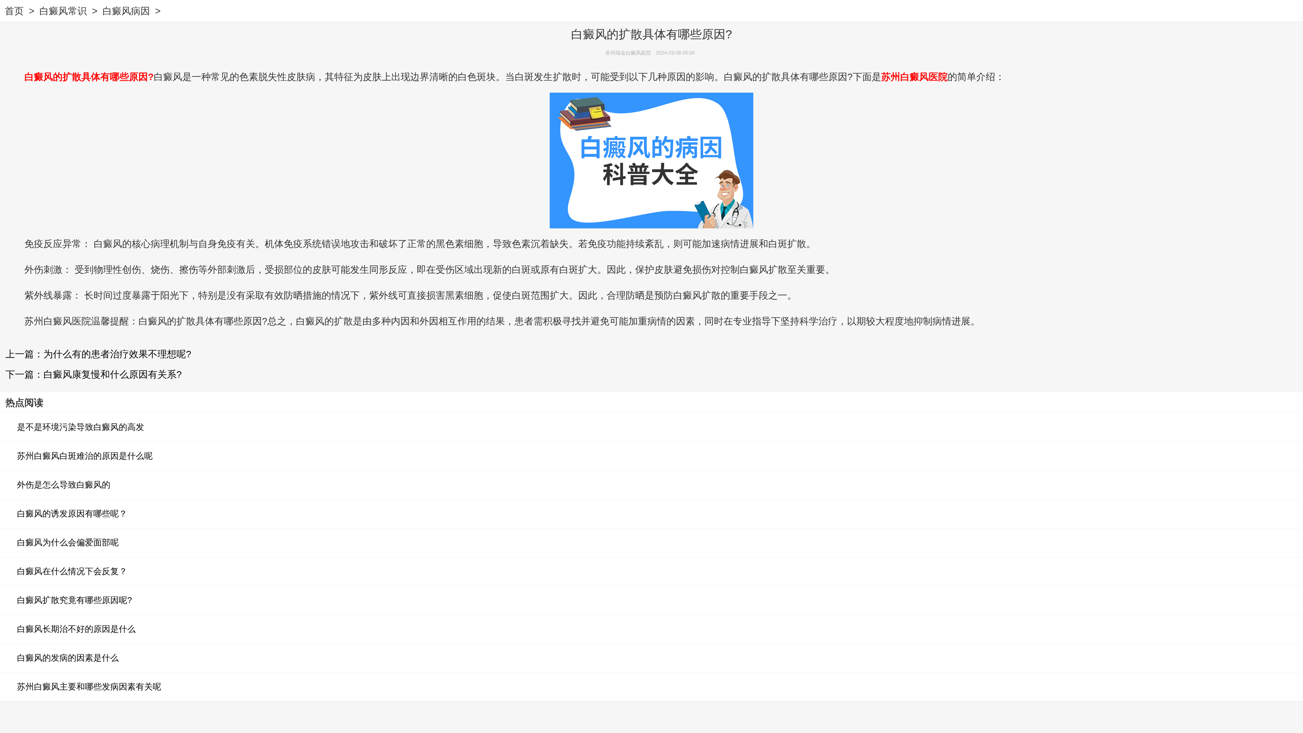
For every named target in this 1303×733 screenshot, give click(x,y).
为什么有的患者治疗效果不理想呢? (117, 354)
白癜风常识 (63, 11)
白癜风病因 (126, 11)
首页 (14, 11)
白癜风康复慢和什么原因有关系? (112, 374)
